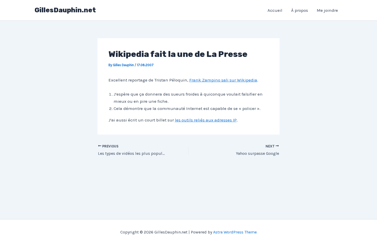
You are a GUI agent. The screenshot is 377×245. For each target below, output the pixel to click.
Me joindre (327, 10)
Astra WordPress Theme (235, 232)
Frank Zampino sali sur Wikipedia (223, 80)
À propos (299, 10)
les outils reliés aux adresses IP (206, 119)
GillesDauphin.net (65, 10)
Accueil (274, 10)
